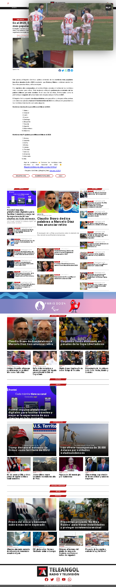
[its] (83, 214)
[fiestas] (83, 275)
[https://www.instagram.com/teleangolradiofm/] (58, 581)
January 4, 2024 (55, 170)
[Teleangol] (8, 4)
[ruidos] (83, 204)
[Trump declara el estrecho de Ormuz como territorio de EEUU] (10, 242)
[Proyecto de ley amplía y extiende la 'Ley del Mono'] (83, 255)
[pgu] (10, 252)
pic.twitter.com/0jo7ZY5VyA (46, 167)
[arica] (83, 234)
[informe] (10, 285)
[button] (21, 176)
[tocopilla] (83, 265)
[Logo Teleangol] (58, 576)
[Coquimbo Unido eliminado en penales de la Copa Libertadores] (83, 245)
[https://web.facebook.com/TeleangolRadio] (46, 581)
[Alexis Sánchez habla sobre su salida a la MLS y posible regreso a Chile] (83, 286)
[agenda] (10, 274)
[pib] (10, 231)
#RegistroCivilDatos (30, 167)
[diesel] (83, 194)
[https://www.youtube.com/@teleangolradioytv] (63, 581)
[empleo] (10, 263)
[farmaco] (83, 224)
